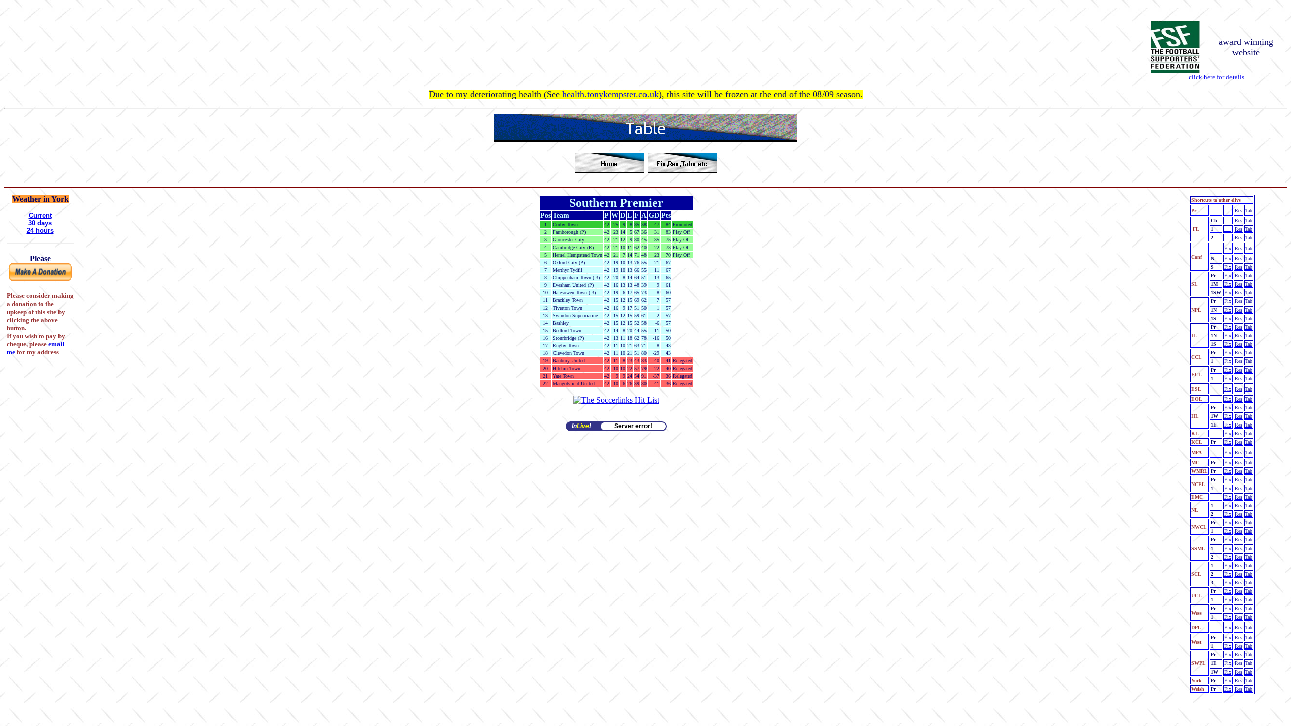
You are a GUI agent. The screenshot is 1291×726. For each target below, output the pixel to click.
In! (581, 426)
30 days (40, 223)
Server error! (633, 426)
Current (40, 215)
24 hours (40, 230)
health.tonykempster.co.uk (610, 94)
